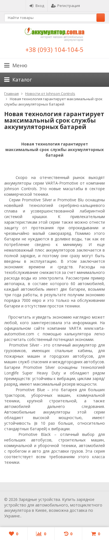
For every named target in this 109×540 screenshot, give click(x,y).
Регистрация (68, 5)
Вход (39, 5)
